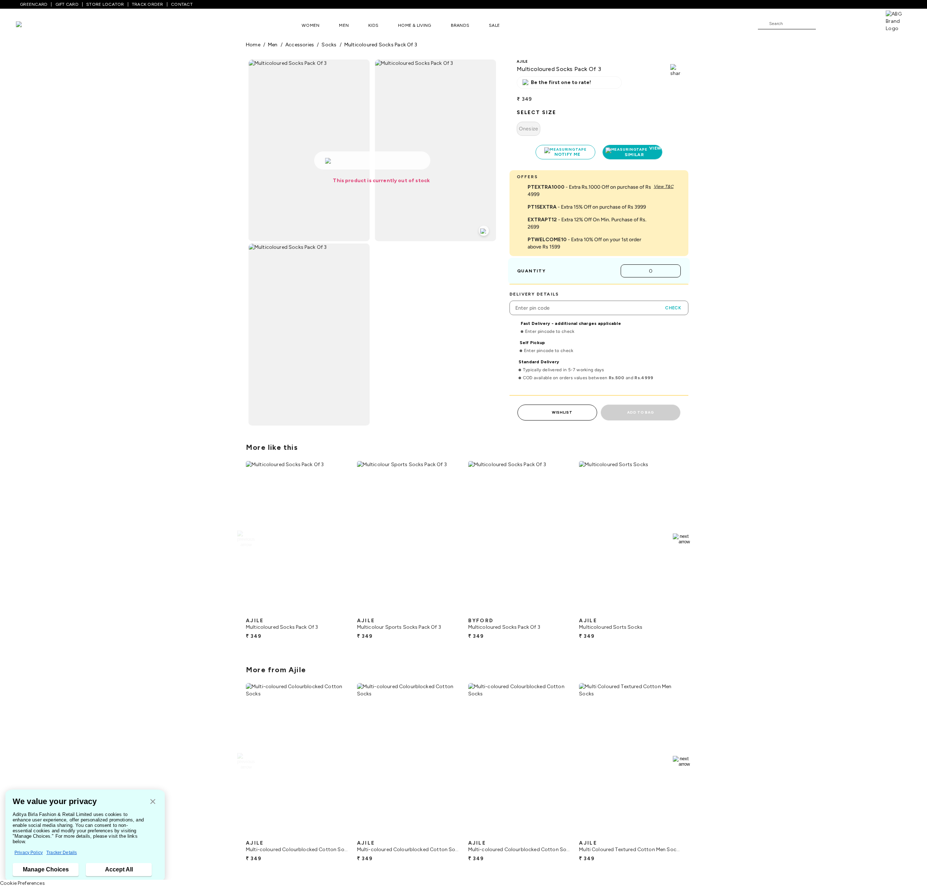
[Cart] (865, 23)
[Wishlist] (825, 24)
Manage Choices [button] (46, 869)
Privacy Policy (28, 852)
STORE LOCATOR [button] (105, 4)
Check (673, 307)
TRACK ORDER (147, 4)
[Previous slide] (245, 539)
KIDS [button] (373, 25)
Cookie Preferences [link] (22, 883)
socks (329, 45)
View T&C (664, 186)
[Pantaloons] (29, 25)
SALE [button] (494, 25)
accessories (299, 45)
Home (253, 45)
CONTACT (182, 4)
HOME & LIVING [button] (414, 25)
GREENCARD (33, 4)
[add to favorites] (336, 611)
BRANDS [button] (460, 25)
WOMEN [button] (310, 25)
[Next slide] (681, 539)
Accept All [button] (119, 869)
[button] (153, 802)
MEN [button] (344, 25)
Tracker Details (61, 852)
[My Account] (845, 23)
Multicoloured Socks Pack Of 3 (380, 45)
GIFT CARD (67, 4)
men (273, 45)
